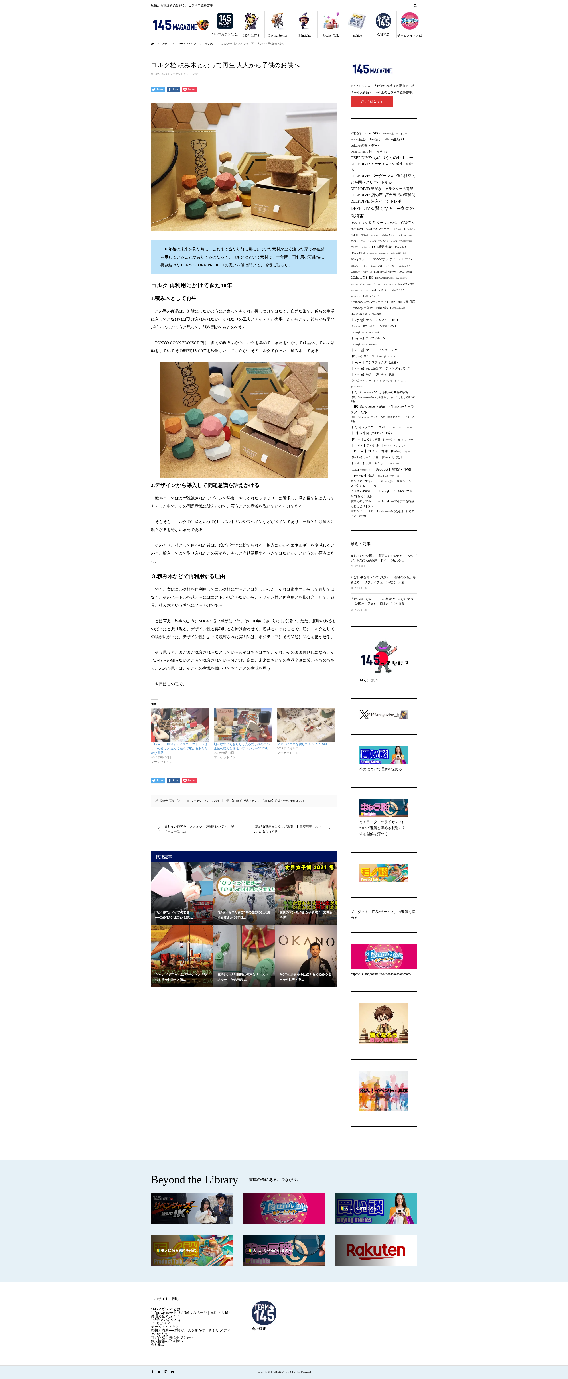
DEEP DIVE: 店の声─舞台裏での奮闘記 (383, 195)
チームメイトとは (409, 35)
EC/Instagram (410, 229)
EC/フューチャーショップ (363, 241)
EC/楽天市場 (382, 247)
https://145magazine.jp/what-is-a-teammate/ (381, 974)
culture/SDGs (296, 800)
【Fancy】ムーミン (400, 381)
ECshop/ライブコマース (361, 272)
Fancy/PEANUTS (401, 278)
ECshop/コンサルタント (360, 266)
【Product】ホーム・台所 (364, 457)
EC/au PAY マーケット (378, 228)
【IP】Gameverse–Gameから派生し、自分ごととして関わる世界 (383, 399)
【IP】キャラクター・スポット (370, 427)
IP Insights (304, 35)
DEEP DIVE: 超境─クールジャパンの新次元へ (382, 222)
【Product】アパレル (365, 445)
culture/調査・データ (366, 145)
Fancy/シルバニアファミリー (360, 290)
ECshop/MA (400, 247)
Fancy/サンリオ (406, 284)
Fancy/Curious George (384, 278)
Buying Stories (277, 35)
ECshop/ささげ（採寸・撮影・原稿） (393, 253)
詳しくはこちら (372, 101)
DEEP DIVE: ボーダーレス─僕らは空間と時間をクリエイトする (383, 179)
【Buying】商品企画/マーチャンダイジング (380, 368)
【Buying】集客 (384, 374)
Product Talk (331, 35)
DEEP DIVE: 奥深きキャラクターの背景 (382, 189)
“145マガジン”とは (225, 34)
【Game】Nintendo (357, 387)
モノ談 (194, 73)
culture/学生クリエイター (395, 133)
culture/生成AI (393, 139)
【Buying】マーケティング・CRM (374, 350)
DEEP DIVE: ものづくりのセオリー (382, 157)
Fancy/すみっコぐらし (358, 284)
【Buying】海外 (361, 374)
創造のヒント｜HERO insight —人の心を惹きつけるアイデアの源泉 (382, 513)
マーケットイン (179, 73)
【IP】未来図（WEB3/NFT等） (372, 433)
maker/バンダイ (380, 290)
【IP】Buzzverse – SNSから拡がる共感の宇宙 (379, 392)
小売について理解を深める (380, 769)
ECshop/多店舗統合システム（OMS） (394, 271)
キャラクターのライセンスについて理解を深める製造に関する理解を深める (382, 828)
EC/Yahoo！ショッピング (391, 235)
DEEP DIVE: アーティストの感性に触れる (382, 166)
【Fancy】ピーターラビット (382, 381)
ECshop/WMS (372, 253)
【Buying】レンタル (385, 356)
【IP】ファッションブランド (402, 427)
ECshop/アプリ (359, 259)
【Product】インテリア (393, 445)
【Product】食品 (363, 476)
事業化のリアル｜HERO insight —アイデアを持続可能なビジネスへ (382, 504)
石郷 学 (174, 800)
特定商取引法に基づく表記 (172, 1337)
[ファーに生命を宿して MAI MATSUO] (306, 725)
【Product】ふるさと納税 (365, 439)
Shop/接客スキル (360, 314)
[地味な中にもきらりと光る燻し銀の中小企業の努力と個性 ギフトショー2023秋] (243, 725)
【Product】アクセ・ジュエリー (397, 439)
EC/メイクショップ (387, 241)
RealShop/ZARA (356, 296)
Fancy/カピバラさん (374, 284)
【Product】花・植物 (392, 463)
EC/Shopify (365, 235)
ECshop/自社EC (362, 277)
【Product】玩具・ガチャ (245, 800)
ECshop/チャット (407, 266)
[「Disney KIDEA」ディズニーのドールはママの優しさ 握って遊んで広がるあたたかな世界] (180, 725)
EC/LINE (355, 235)
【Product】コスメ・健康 (369, 451)
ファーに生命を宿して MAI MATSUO (302, 744)
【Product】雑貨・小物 (274, 800)
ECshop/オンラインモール (390, 259)
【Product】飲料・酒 (388, 476)
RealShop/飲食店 (397, 308)
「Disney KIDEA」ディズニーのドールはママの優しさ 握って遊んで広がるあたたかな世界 (179, 748)
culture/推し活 (358, 139)
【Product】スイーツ (401, 451)
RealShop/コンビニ (371, 296)
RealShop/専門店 (403, 301)
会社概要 (383, 34)
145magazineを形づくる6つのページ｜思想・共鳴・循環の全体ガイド (191, 1314)
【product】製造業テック (360, 470)
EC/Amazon (357, 229)
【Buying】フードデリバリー (364, 344)
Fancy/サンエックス (389, 284)
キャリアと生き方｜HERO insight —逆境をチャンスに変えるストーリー (382, 483)
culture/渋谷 (374, 139)
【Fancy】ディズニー (361, 380)
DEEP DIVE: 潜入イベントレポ (376, 201)
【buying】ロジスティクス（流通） (375, 362)
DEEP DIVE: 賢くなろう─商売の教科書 (382, 212)
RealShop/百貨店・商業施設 (369, 308)
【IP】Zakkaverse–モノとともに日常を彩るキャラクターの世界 (383, 419)
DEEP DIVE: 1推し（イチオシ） (371, 151)
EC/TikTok (374, 235)
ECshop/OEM (358, 253)
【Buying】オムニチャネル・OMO (374, 320)
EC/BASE (398, 229)
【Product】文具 (391, 457)
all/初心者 (356, 133)
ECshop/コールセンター (384, 265)
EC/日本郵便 (405, 241)
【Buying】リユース (362, 356)
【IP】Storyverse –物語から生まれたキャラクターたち (382, 409)
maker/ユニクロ (398, 290)
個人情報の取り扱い (167, 1341)
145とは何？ (251, 35)
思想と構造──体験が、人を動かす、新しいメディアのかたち (190, 1332)
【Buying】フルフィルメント (370, 338)
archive (357, 35)
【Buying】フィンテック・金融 (365, 332)
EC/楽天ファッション (360, 247)
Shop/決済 (376, 314)
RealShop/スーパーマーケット (370, 301)
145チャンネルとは (166, 1320)
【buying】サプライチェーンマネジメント (374, 326)
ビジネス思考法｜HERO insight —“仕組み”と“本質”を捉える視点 (381, 493)
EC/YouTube (408, 235)
